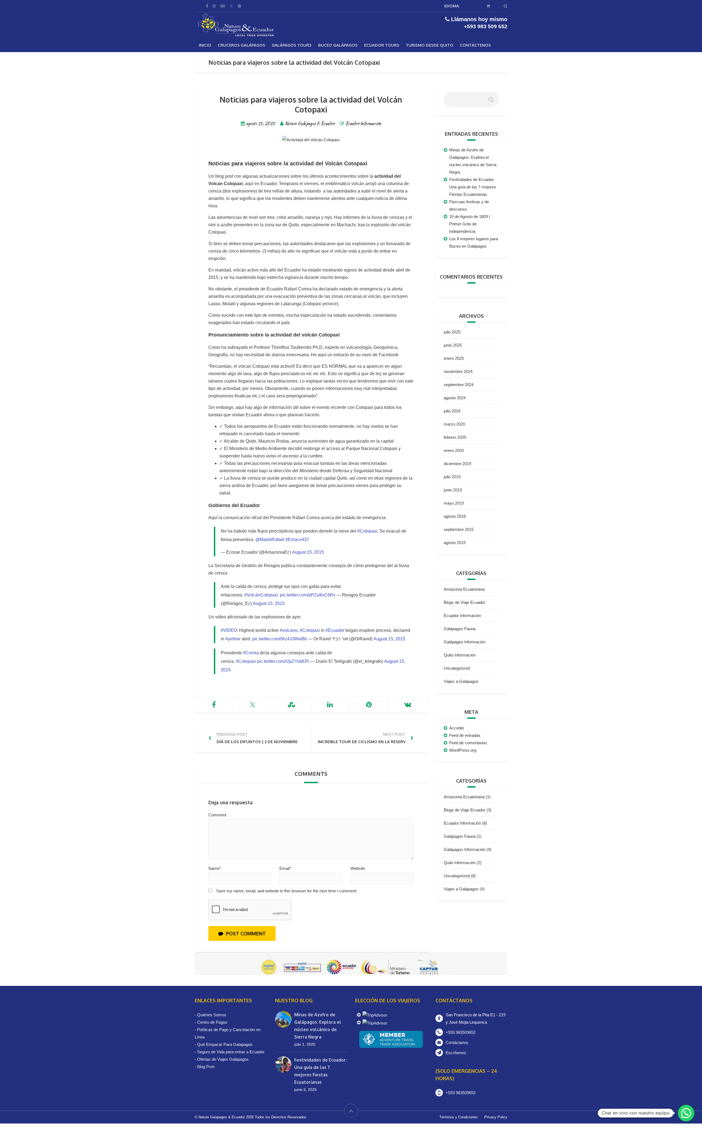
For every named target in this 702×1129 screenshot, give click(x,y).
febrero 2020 (455, 437)
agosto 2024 (455, 397)
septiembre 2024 (459, 384)
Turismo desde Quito (429, 45)
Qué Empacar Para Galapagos (225, 1044)
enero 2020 (454, 450)
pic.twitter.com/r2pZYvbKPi (283, 661)
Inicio (205, 45)
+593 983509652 (460, 1032)
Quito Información (459, 655)
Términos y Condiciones (458, 1117)
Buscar (491, 102)
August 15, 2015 (308, 552)
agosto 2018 (455, 516)
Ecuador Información (363, 123)
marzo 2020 (454, 424)
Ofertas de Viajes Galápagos (223, 1059)
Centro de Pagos (212, 1022)
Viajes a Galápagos (461, 681)
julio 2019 (452, 476)
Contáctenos (475, 45)
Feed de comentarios (468, 742)
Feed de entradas (464, 735)
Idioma (451, 6)
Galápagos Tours (292, 45)
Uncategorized (457, 668)
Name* (214, 868)
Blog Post (205, 1066)
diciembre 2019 (457, 463)
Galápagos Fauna (459, 628)
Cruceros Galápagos (241, 45)
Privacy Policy (495, 1117)
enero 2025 (454, 358)
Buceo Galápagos (338, 45)
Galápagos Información (464, 642)
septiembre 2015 (459, 529)
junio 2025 (453, 345)
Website (357, 868)
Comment (217, 815)
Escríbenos (456, 1052)
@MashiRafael (269, 539)
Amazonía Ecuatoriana (464, 589)
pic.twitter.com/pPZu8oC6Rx (307, 595)
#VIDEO (229, 630)
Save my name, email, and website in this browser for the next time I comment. (286, 891)
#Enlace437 (297, 539)
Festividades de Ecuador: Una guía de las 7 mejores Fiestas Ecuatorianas (472, 187)
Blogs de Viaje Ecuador (464, 602)
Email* (285, 868)
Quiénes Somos (211, 1014)
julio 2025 (452, 332)
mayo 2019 (454, 503)
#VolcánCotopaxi (261, 595)
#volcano (289, 630)
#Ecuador (334, 630)
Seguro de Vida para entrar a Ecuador (231, 1051)
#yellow (232, 638)
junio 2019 (453, 490)
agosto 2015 (455, 542)
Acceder (456, 728)
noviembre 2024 (458, 371)
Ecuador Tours (381, 45)
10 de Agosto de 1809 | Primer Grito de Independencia (469, 224)
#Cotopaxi (367, 531)
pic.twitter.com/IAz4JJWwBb (279, 638)
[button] (686, 1113)
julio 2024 (452, 411)
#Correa (251, 652)
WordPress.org (462, 750)
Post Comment (246, 933)
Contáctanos (457, 1042)
